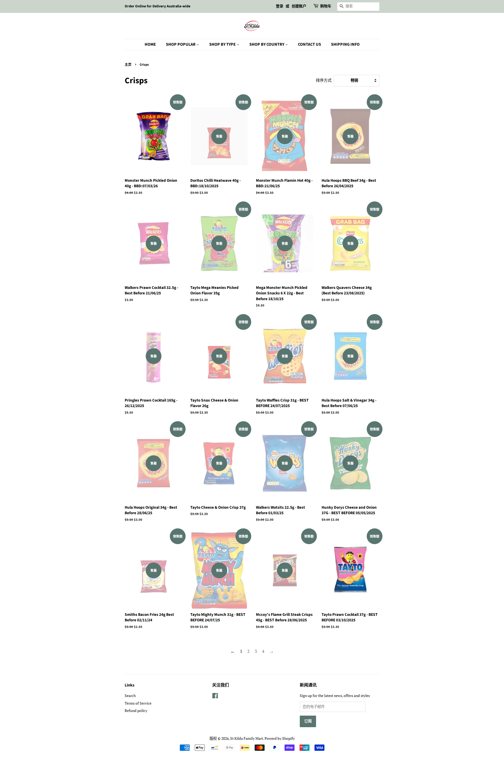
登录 (279, 6)
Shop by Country (267, 44)
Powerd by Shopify (280, 738)
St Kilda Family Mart (246, 738)
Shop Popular (181, 44)
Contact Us (309, 44)
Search (130, 695)
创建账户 (299, 6)
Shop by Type (223, 44)
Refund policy (136, 710)
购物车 (325, 6)
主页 (128, 64)
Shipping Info (345, 44)
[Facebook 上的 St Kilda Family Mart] (215, 696)
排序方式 (324, 80)
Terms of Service (138, 703)
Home (150, 44)
